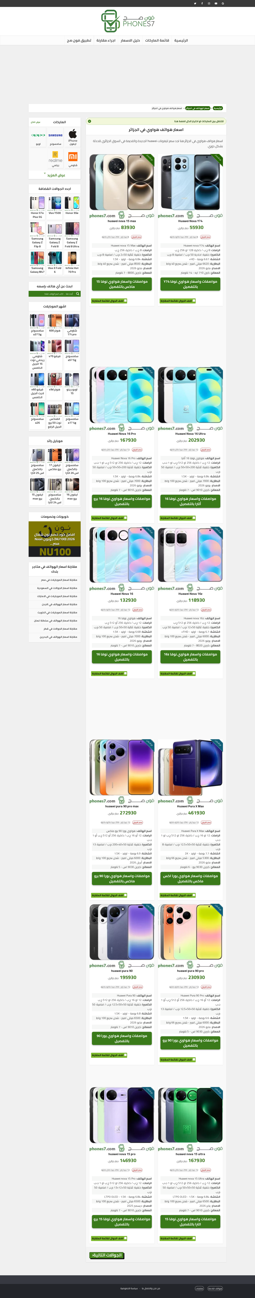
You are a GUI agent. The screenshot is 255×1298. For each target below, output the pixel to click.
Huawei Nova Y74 (190, 221)
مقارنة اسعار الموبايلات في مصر (59, 580)
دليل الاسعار (130, 40)
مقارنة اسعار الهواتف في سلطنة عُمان (55, 621)
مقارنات (199, 1288)
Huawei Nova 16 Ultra (190, 433)
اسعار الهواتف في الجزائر (198, 108)
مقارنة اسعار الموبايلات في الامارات (57, 596)
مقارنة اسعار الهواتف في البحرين (58, 637)
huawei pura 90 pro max (122, 806)
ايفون (73, 144)
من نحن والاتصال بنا (151, 1288)
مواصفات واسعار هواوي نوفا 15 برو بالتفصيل (122, 1221)
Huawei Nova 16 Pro (122, 433)
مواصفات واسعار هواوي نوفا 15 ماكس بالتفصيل (122, 284)
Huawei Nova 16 (122, 594)
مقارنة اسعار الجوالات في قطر (60, 629)
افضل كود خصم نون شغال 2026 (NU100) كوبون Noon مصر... (54, 539)
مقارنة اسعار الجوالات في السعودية (57, 588)
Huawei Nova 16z (190, 594)
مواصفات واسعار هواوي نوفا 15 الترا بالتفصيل (190, 1221)
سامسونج (55, 144)
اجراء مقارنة (106, 40)
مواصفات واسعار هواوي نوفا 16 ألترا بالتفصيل (190, 501)
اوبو (38, 144)
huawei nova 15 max (122, 221)
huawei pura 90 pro (190, 971)
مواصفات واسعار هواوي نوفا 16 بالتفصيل (122, 657)
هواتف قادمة (215, 1288)
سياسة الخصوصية (129, 1288)
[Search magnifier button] (78, 294)
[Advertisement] (127, 74)
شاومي (73, 165)
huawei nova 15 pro (121, 1154)
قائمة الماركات (157, 40)
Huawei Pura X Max (190, 806)
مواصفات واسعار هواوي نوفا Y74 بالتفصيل (190, 284)
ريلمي (55, 165)
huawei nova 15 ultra (190, 1154)
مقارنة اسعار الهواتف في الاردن (59, 604)
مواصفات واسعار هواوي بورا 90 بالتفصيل (122, 1038)
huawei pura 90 (122, 971)
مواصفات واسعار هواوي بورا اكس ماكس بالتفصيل (190, 878)
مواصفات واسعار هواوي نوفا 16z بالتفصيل (190, 657)
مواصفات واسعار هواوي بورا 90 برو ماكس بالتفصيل (122, 878)
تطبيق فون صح (79, 40)
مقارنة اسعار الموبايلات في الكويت (57, 613)
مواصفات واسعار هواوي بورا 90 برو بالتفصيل (190, 1043)
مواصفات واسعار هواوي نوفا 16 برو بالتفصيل (122, 501)
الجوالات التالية (107, 1255)
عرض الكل (35, 122)
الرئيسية (181, 40)
